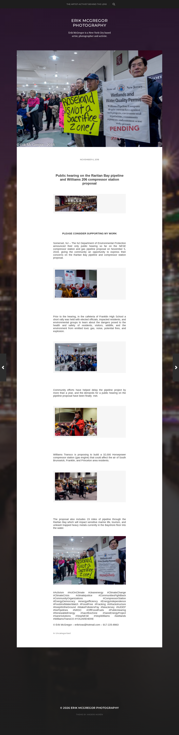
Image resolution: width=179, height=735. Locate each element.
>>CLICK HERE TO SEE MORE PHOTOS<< (89, 217)
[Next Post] (176, 367)
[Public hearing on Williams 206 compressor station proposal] (89, 560)
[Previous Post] (3, 367)
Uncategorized (63, 633)
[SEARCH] (113, 4)
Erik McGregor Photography (89, 23)
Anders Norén (95, 714)
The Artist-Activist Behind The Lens (87, 4)
